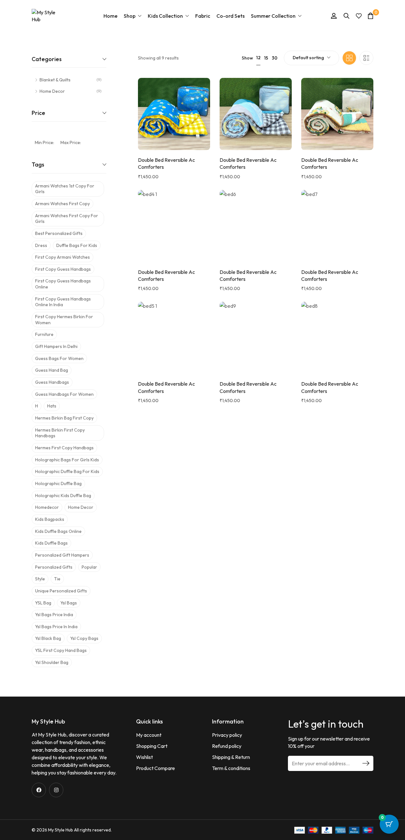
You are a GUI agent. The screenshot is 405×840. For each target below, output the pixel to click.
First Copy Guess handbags (63, 269)
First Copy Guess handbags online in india (63, 302)
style (40, 579)
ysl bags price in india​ (56, 626)
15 (266, 58)
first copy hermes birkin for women (64, 319)
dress (41, 245)
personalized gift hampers (62, 555)
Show (247, 58)
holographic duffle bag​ (58, 483)
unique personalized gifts (61, 591)
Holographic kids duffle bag (63, 495)
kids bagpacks (49, 519)
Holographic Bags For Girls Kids (67, 460)
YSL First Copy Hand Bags (61, 650)
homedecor (47, 507)
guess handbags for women (64, 394)
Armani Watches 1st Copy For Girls (64, 189)
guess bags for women (59, 358)
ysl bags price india (54, 614)
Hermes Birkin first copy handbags (60, 433)
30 (274, 58)
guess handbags (52, 382)
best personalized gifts (59, 233)
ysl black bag (48, 638)
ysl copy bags (84, 638)
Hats (51, 406)
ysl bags (68, 603)
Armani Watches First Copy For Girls (66, 218)
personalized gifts (53, 567)
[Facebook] (39, 790)
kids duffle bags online (58, 531)
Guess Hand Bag (51, 370)
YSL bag (43, 603)
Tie (57, 579)
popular (89, 567)
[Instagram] (56, 790)
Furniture (44, 334)
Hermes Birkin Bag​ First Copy (64, 418)
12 (258, 57)
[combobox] (311, 58)
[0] (370, 15)
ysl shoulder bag (51, 662)
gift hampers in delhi (56, 346)
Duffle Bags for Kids (76, 245)
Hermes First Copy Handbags (64, 448)
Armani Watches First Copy (62, 203)
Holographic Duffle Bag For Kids (67, 471)
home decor (80, 507)
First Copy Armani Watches (62, 257)
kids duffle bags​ (51, 543)
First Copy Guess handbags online (63, 284)
